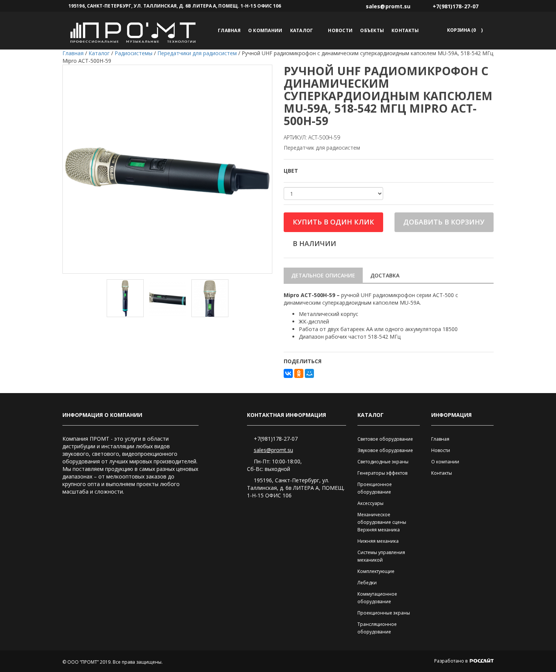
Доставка (384, 275)
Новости (340, 30)
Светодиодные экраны (382, 461)
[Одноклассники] (298, 373)
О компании (265, 30)
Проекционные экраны (383, 613)
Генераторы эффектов (382, 473)
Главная (229, 30)
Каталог (301, 30)
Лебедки (367, 582)
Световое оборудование (385, 439)
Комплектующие (375, 571)
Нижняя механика (378, 541)
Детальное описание (323, 275)
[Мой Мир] (309, 373)
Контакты (405, 30)
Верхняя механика (378, 529)
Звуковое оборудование (385, 450)
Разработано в (451, 661)
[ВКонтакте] (288, 373)
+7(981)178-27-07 (276, 438)
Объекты (372, 30)
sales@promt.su (273, 450)
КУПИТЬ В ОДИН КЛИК (333, 221)
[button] (463, 30)
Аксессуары (370, 503)
